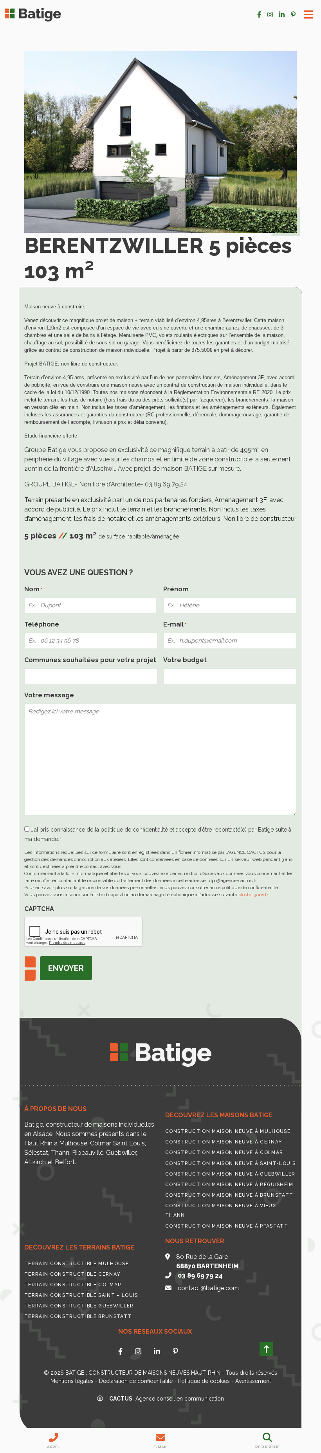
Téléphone (41, 624)
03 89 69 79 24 (200, 1275)
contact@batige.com (208, 1288)
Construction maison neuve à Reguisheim (229, 1184)
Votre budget (185, 660)
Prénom (176, 589)
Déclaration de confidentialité (136, 1381)
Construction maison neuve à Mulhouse (227, 1131)
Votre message (49, 695)
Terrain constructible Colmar (72, 1284)
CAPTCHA (39, 909)
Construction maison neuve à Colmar (224, 1152)
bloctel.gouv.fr (253, 894)
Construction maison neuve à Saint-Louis (230, 1163)
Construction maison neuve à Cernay (223, 1142)
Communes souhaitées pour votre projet (90, 660)
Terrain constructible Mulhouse (76, 1263)
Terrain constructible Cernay (72, 1274)
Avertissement (253, 1381)
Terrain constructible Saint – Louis (81, 1295)
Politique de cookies (204, 1381)
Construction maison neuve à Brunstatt (229, 1195)
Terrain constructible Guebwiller (79, 1306)
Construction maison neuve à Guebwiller (230, 1174)
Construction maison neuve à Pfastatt (226, 1226)
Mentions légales (72, 1381)
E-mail (175, 624)
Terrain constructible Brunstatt (78, 1316)
